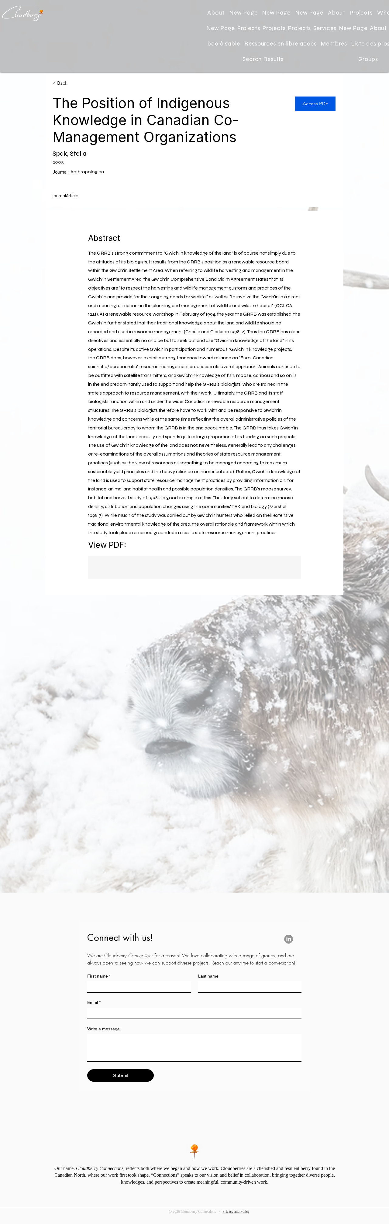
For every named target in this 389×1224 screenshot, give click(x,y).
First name (99, 976)
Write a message (103, 1028)
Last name (208, 976)
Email (94, 1002)
